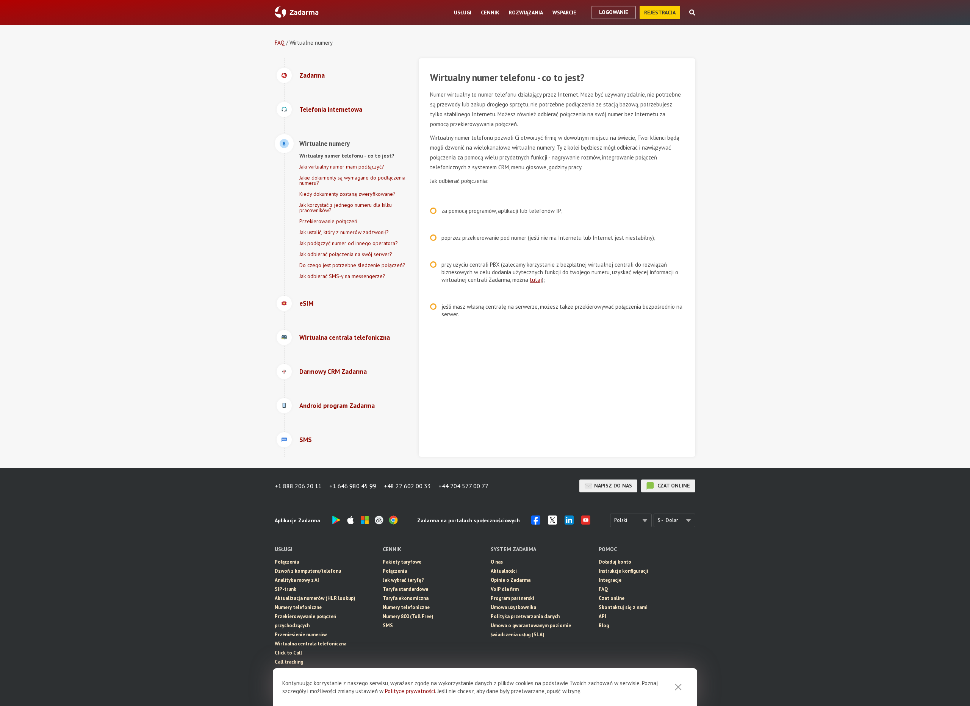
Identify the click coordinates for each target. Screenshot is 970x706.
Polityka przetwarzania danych (525, 616)
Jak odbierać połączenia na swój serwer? (345, 254)
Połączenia (287, 562)
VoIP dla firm (505, 589)
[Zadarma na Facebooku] (535, 522)
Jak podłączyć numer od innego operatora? (348, 243)
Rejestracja (660, 12)
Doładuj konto (615, 562)
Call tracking (289, 662)
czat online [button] (673, 485)
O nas (497, 562)
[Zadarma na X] (552, 522)
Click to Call (288, 653)
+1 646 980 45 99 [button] (352, 486)
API (602, 616)
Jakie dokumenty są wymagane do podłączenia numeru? (352, 180)
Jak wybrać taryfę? (403, 580)
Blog (604, 625)
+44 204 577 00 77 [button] (463, 486)
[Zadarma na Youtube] (585, 522)
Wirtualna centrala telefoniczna (310, 643)
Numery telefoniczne (298, 607)
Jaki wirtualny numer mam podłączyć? (341, 166)
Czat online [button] (611, 598)
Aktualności (504, 571)
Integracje (610, 580)
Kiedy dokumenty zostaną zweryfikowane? (347, 194)
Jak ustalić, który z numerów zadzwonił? (344, 232)
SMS (388, 625)
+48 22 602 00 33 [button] (407, 486)
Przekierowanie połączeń (328, 221)
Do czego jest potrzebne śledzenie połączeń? (352, 265)
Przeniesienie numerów (301, 634)
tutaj (536, 279)
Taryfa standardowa (405, 589)
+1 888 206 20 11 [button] (298, 486)
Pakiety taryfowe (402, 562)
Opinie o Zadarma (510, 580)
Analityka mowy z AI (297, 580)
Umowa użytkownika (513, 607)
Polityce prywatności (410, 691)
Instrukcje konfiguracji (623, 571)
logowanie (613, 12)
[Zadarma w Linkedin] (569, 522)
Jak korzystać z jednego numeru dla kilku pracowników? (345, 207)
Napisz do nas (613, 485)
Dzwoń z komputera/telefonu (308, 571)
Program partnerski (512, 598)
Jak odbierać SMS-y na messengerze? (342, 276)
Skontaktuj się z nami (623, 607)
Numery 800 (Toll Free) (408, 616)
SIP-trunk (285, 589)
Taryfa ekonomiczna (406, 598)
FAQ (280, 42)
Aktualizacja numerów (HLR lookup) (315, 598)
